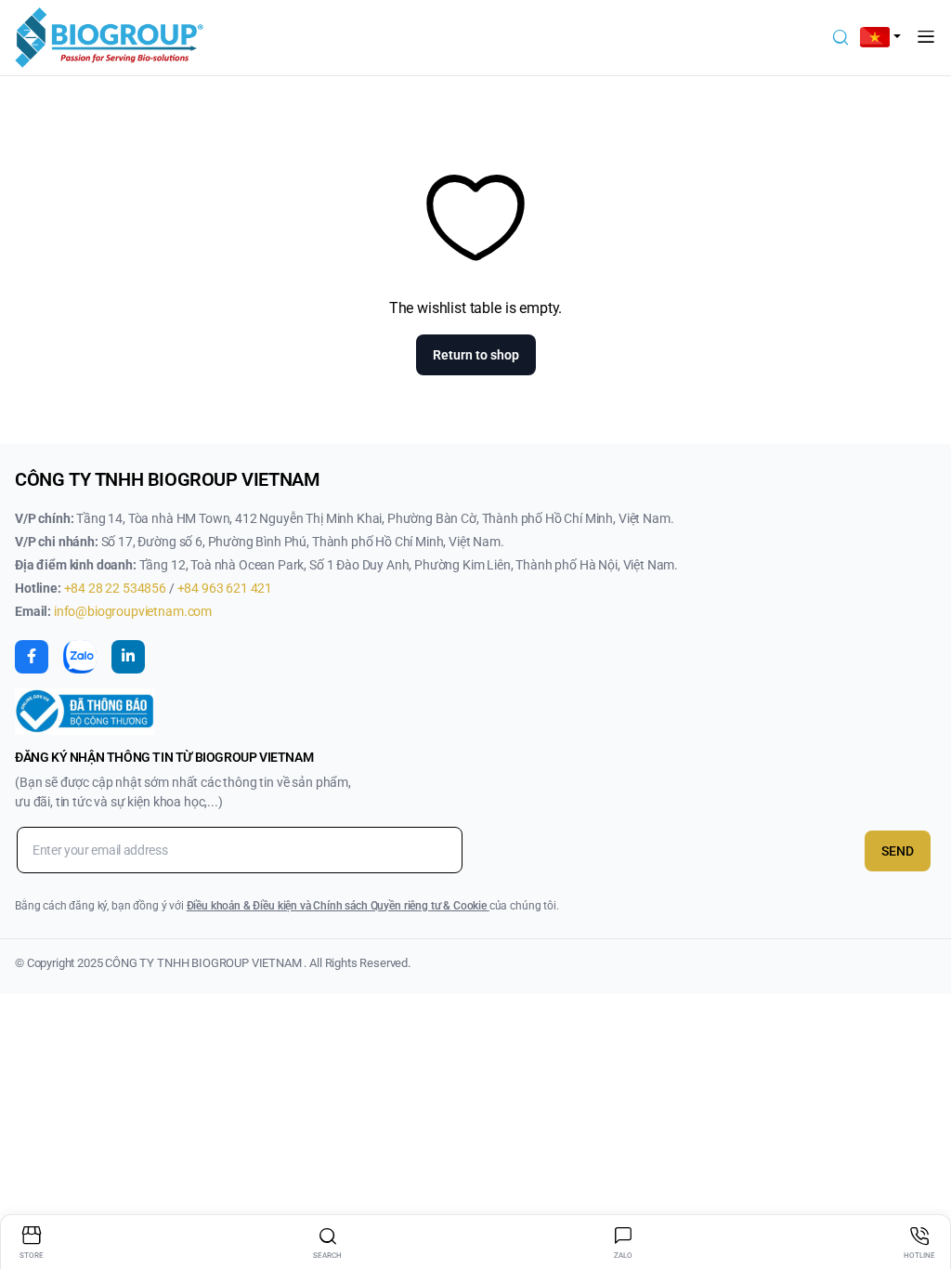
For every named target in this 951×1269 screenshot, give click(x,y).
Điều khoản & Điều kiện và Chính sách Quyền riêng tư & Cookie (338, 905)
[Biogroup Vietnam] (109, 37)
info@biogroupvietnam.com (133, 611)
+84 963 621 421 (225, 588)
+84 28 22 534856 (116, 588)
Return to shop (476, 354)
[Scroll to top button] (921, 1185)
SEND (897, 851)
